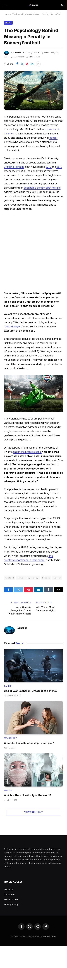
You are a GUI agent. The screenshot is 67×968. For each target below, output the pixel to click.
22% (49, 166)
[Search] (62, 5)
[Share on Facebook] (17, 63)
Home (6, 14)
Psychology (32, 577)
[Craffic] (33, 5)
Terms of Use (11, 899)
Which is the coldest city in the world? (27, 795)
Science (46, 577)
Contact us (9, 894)
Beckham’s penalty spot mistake (42, 187)
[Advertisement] (33, 251)
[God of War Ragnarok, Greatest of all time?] (33, 665)
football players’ (13, 326)
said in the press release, (27, 451)
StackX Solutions (47, 936)
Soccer (57, 577)
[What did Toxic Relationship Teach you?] (33, 717)
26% (59, 166)
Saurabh (17, 52)
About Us (8, 889)
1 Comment (19, 56)
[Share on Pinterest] (27, 63)
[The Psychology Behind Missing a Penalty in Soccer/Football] (33, 90)
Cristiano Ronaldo (14, 166)
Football (9, 577)
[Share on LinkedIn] (32, 63)
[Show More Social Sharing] (38, 63)
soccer (53, 137)
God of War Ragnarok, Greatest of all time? (30, 690)
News (8, 23)
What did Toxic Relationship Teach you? (29, 743)
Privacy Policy (11, 904)
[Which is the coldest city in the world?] (33, 770)
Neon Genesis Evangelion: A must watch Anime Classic (20, 610)
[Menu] (5, 5)
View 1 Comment (33, 812)
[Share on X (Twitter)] (22, 63)
